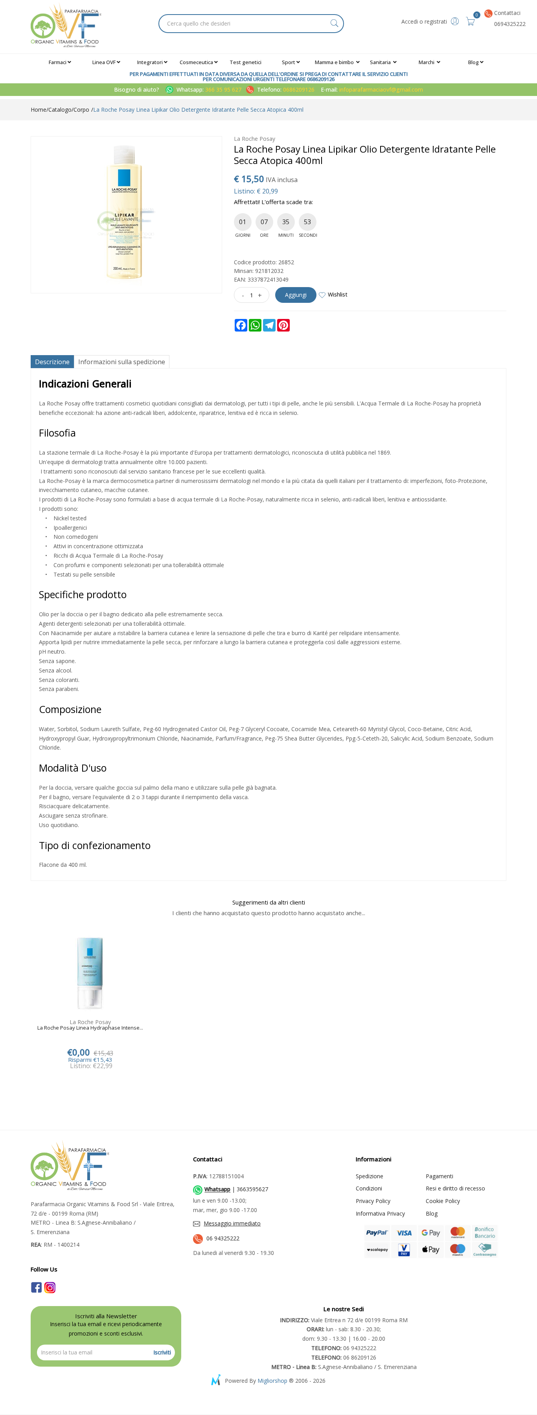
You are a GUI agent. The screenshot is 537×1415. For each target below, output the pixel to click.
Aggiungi (296, 294)
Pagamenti (439, 1176)
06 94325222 (222, 1238)
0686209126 (298, 89)
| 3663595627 (236, 1189)
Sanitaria (381, 62)
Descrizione (52, 361)
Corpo (81, 109)
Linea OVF (104, 62)
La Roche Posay (254, 138)
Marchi (427, 62)
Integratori (150, 62)
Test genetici (245, 62)
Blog (473, 62)
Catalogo (60, 109)
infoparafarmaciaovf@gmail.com (381, 89)
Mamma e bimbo (335, 62)
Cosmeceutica (196, 62)
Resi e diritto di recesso (455, 1188)
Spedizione (369, 1176)
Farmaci (57, 62)
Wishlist (338, 294)
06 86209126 (343, 1357)
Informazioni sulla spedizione (121, 361)
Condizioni (369, 1188)
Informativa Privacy (380, 1213)
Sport (288, 62)
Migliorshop (272, 1380)
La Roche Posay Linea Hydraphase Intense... (90, 1028)
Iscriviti (162, 1352)
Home (38, 109)
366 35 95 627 (224, 89)
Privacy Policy (373, 1201)
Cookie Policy (443, 1201)
